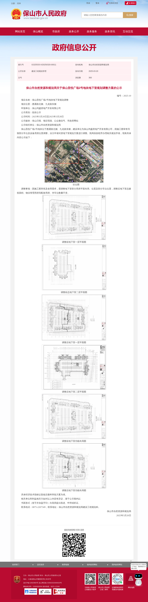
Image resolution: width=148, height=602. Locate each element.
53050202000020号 (54, 583)
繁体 (97, 3)
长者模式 (132, 3)
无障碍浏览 (113, 3)
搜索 (131, 15)
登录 (19, 3)
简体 (88, 3)
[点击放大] (74, 545)
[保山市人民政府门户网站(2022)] (74, 13)
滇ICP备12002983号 (30, 583)
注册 (13, 3)
